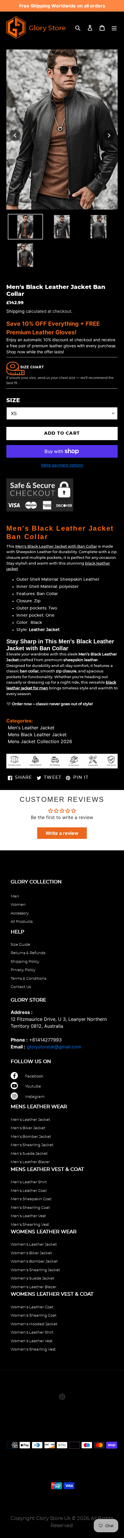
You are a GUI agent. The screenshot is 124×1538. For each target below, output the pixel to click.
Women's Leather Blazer (34, 1287)
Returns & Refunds (28, 953)
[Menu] (114, 27)
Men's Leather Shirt (29, 1182)
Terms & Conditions (28, 979)
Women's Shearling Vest (33, 1349)
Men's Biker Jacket (28, 1128)
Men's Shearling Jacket (32, 1145)
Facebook (34, 1076)
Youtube (33, 1086)
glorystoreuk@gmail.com (54, 1047)
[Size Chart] (25, 368)
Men (15, 896)
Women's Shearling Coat (34, 1316)
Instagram (35, 1097)
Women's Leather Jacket (34, 1244)
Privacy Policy (23, 970)
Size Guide (20, 945)
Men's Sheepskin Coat (31, 1199)
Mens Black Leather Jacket (37, 734)
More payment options (62, 465)
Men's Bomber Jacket (31, 1137)
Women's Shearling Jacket (35, 1270)
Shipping (15, 311)
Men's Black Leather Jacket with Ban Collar (56, 547)
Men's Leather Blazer (30, 1162)
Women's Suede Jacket (32, 1278)
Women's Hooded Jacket (34, 1324)
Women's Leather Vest (31, 1341)
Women (18, 905)
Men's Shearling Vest (30, 1225)
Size (13, 400)
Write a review (62, 833)
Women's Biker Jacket (31, 1253)
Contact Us (21, 987)
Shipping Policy (25, 962)
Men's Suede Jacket (29, 1154)
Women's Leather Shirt (32, 1332)
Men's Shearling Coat (30, 1208)
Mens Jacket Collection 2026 (40, 741)
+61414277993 (45, 1040)
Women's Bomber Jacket (34, 1261)
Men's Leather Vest (28, 1216)
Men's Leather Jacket (31, 727)
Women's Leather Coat (32, 1307)
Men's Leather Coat (29, 1191)
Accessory (20, 913)
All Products (22, 922)
